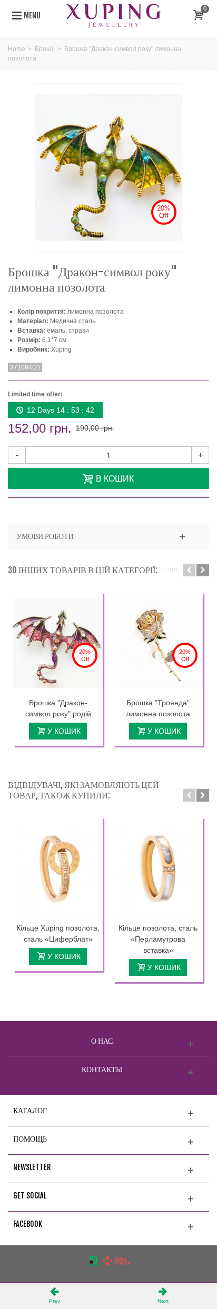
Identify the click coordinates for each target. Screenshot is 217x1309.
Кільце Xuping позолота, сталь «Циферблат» (58, 933)
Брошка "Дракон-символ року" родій (58, 708)
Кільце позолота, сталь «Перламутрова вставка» (158, 939)
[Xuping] (113, 15)
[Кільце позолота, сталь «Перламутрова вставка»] (158, 868)
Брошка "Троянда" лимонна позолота (158, 708)
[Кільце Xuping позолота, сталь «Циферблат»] (58, 868)
